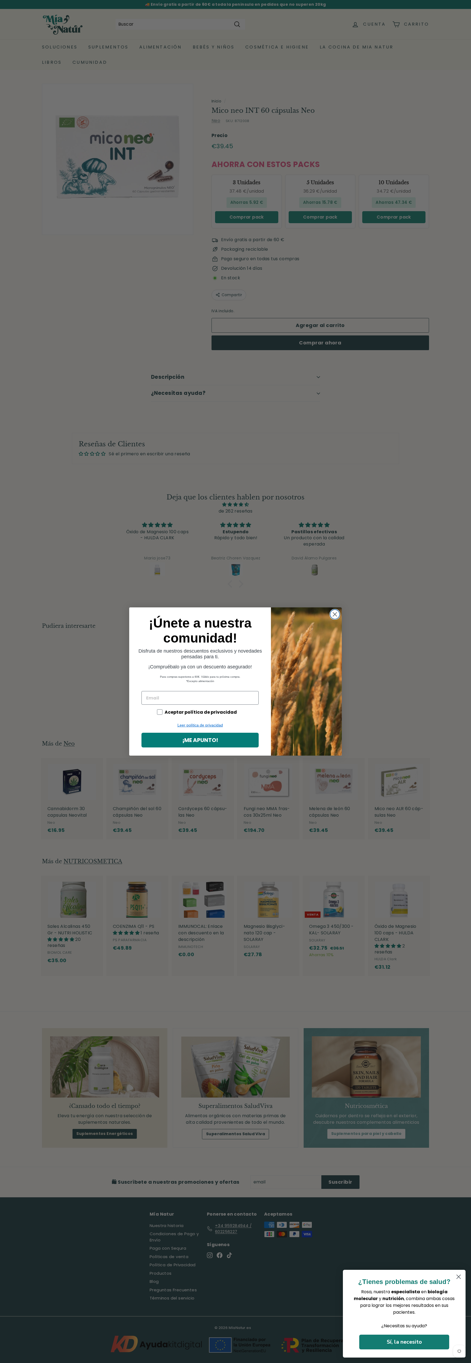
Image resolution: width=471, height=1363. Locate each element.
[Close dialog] (335, 614)
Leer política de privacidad (200, 725)
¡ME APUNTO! (200, 740)
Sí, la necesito (404, 1342)
